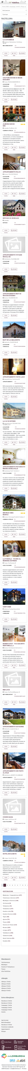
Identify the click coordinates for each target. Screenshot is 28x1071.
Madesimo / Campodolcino (12, 895)
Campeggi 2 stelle (6, 1007)
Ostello (3, 1012)
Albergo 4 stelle (6, 988)
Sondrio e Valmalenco (7, 967)
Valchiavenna (5, 962)
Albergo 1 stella (5, 981)
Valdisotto (7, 935)
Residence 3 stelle (6, 1003)
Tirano (6, 922)
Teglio (6, 916)
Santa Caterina (8, 938)
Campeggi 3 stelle (6, 1009)
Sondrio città (8, 911)
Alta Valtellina (5, 971)
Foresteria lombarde (7, 1027)
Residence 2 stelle (6, 1001)
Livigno (7, 930)
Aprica (6, 919)
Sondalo (6, 941)
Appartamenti (5, 1029)
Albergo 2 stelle (5, 984)
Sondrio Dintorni (9, 914)
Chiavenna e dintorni (11, 898)
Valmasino (7, 906)
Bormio (6, 927)
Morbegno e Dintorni (10, 900)
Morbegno (4, 964)
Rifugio (3, 1031)
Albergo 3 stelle (5, 986)
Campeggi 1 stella (6, 1005)
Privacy (24, 1068)
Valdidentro (8, 933)
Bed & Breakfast (6, 1022)
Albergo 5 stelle (5, 990)
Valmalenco (8, 908)
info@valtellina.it (15, 1068)
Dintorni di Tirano (10, 925)
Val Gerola (7, 903)
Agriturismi (4, 1020)
